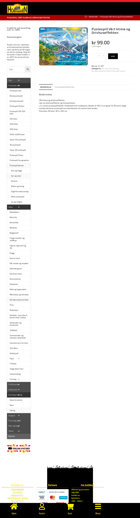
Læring (115, 68)
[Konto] (42, 506)
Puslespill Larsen (118, 71)
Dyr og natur (107, 68)
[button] (84, 31)
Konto (42, 513)
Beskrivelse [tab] (45, 87)
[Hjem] (86, 17)
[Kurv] (70, 506)
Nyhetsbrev (75, 498)
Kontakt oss (75, 495)
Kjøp (113, 56)
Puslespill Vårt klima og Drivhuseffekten (116, 17)
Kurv (70, 513)
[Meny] (98, 506)
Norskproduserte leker (101, 71)
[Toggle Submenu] (19, 80)
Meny (97, 513)
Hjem (14, 513)
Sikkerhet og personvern (80, 489)
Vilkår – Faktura (76, 501)
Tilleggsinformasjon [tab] (64, 87)
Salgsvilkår (75, 492)
